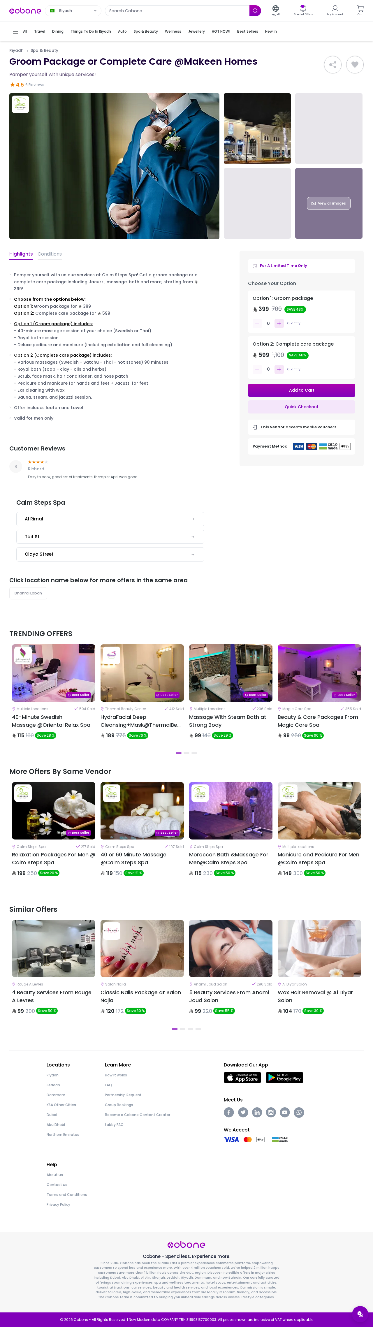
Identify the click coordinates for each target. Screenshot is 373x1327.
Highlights (21, 254)
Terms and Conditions (67, 1194)
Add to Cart (301, 390)
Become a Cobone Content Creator (137, 1114)
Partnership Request (123, 1094)
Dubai (52, 1114)
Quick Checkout (302, 407)
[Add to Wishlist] (355, 64)
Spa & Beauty (44, 50)
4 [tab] (198, 1029)
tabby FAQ (114, 1124)
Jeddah (53, 1085)
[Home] (25, 10)
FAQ (108, 1085)
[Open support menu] (360, 1314)
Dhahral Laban (28, 593)
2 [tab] (186, 753)
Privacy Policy (58, 1204)
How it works (116, 1075)
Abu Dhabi (56, 1124)
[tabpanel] (53, 696)
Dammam (56, 1094)
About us (55, 1174)
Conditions (50, 254)
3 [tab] (194, 753)
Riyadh (16, 50)
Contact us (57, 1184)
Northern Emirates (63, 1134)
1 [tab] (179, 753)
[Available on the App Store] (242, 1077)
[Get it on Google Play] (284, 1077)
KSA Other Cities (61, 1104)
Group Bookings (119, 1104)
